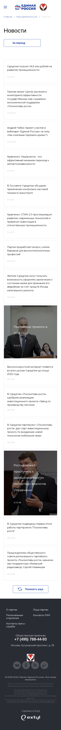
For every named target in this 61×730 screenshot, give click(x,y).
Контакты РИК (41, 615)
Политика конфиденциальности (30, 693)
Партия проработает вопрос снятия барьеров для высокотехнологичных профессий (28, 251)
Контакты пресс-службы (16, 625)
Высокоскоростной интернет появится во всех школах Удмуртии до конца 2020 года (30, 370)
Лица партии (40, 609)
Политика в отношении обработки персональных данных (30, 697)
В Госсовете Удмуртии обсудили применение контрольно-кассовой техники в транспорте (27, 189)
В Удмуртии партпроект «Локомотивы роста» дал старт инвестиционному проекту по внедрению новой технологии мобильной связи (29, 430)
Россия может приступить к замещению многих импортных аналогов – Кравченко (30, 478)
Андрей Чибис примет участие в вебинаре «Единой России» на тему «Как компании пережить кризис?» (28, 131)
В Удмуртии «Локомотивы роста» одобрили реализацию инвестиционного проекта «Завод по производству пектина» (29, 399)
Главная (8, 16)
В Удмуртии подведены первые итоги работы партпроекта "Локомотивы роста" (29, 527)
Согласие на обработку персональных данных (30, 701)
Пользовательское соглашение (30, 690)
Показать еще (34, 589)
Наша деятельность (26, 16)
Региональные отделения (14, 617)
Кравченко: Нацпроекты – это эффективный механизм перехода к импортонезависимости (28, 160)
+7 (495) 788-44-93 (30, 639)
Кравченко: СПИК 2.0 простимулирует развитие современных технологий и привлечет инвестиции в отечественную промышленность (29, 220)
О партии (11, 609)
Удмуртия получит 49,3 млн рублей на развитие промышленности (29, 68)
